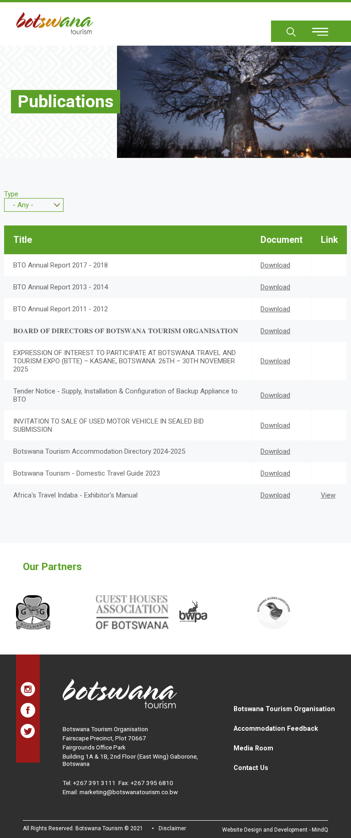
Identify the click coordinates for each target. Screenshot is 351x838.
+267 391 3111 (94, 782)
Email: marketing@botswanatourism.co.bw (120, 792)
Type (11, 194)
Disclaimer (172, 828)
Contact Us (251, 767)
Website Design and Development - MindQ (275, 830)
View (328, 495)
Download (275, 265)
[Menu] (315, 29)
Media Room (253, 748)
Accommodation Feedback (276, 728)
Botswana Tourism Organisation (284, 708)
